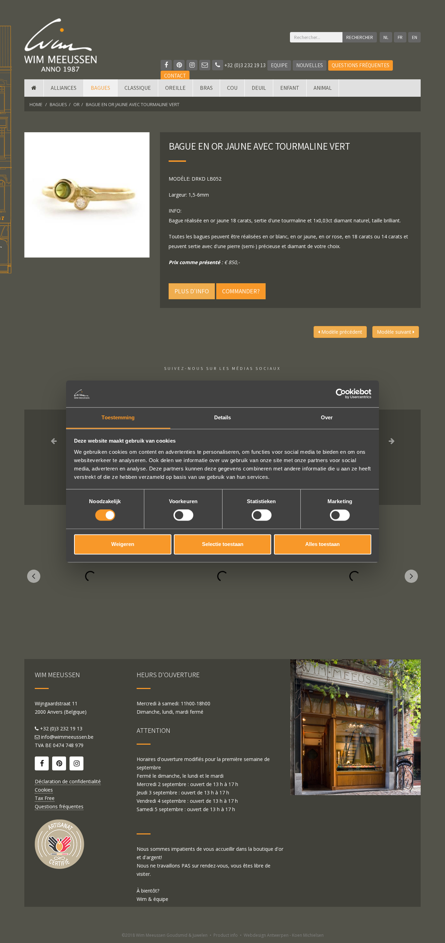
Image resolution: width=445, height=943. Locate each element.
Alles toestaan (322, 544)
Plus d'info (192, 291)
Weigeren (122, 544)
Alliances (63, 88)
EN (414, 37)
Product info (225, 935)
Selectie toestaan (222, 544)
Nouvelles (309, 65)
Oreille (175, 88)
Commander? (241, 291)
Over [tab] (327, 417)
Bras (206, 88)
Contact (175, 75)
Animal (323, 88)
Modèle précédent (341, 331)
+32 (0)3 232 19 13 (244, 65)
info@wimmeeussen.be (67, 737)
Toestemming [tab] (118, 417)
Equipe (279, 65)
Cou (232, 88)
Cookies (44, 789)
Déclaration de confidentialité (68, 781)
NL (385, 37)
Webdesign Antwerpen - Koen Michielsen (284, 935)
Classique (137, 88)
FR (400, 37)
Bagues (100, 88)
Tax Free (45, 798)
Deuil (259, 88)
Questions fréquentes (360, 65)
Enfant (289, 88)
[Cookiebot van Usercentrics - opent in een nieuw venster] (340, 394)
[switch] (183, 515)
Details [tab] (222, 417)
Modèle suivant (395, 331)
